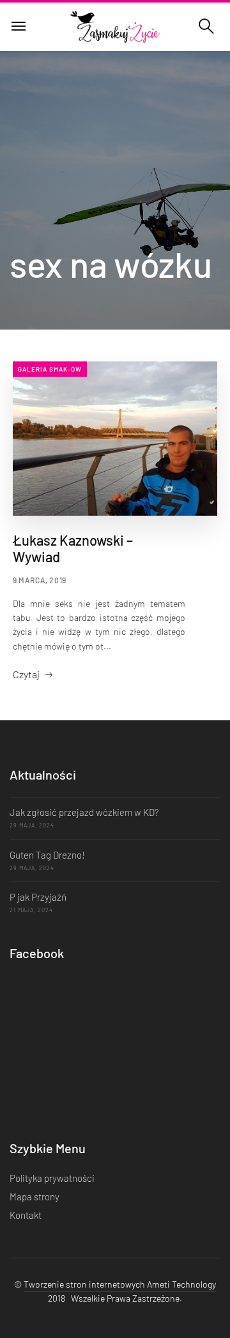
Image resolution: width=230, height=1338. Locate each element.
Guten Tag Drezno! (47, 855)
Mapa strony (34, 1196)
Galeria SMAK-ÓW (50, 369)
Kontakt (26, 1215)
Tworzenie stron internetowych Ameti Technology (120, 1284)
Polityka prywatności (52, 1178)
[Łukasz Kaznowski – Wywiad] (115, 438)
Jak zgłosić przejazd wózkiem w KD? (84, 812)
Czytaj (26, 674)
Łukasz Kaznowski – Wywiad (73, 548)
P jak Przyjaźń (38, 897)
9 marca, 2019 (39, 580)
